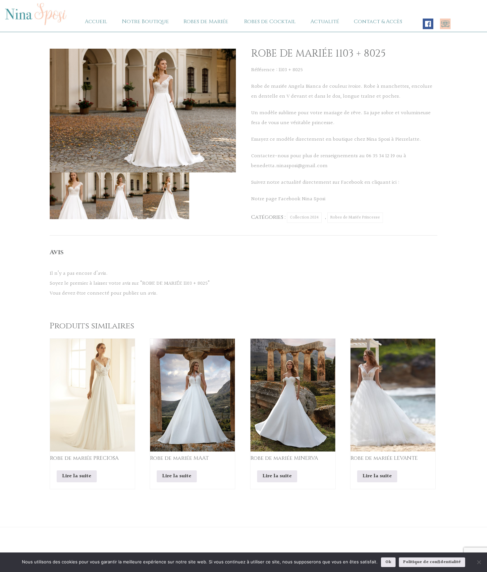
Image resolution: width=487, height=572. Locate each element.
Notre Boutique (145, 21)
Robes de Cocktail (270, 21)
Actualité (324, 21)
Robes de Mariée (206, 21)
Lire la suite (76, 476)
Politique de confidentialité (432, 562)
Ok (388, 562)
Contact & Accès (378, 21)
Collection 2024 (304, 217)
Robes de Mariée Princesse (355, 217)
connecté (98, 293)
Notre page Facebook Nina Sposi (288, 199)
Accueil (96, 21)
